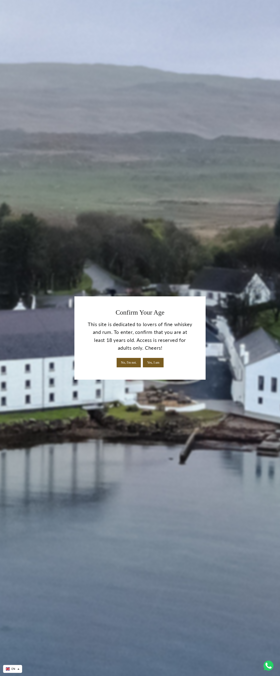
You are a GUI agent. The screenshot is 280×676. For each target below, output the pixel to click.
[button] (12, 669)
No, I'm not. (129, 362)
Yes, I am (153, 362)
